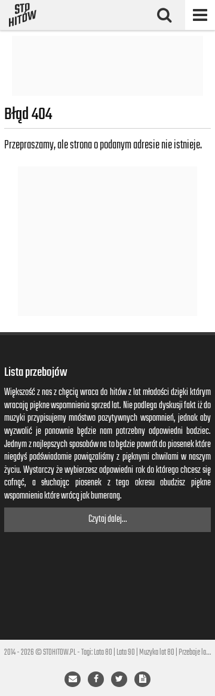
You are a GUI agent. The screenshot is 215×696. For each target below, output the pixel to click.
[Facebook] (96, 679)
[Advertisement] (107, 66)
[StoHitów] (22, 15)
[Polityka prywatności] (142, 679)
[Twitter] (119, 679)
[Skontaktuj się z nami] (72, 679)
